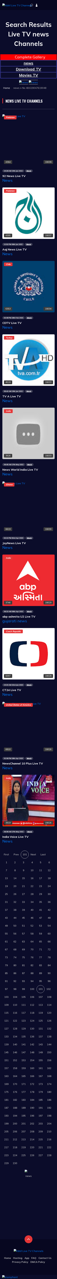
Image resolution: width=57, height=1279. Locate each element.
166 (32, 1076)
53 (40, 925)
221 (40, 1147)
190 (32, 1107)
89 (40, 973)
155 (40, 1060)
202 (32, 1123)
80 (14, 965)
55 (6, 933)
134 (15, 1036)
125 (40, 1020)
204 (49, 1123)
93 (23, 981)
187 (6, 1107)
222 (49, 1147)
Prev (16, 854)
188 (15, 1107)
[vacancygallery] (10, 1276)
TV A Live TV (11, 396)
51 (23, 925)
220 (32, 1147)
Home (6, 87)
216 (49, 1139)
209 (40, 1131)
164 (15, 1076)
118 (32, 1012)
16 (32, 878)
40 (32, 909)
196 (32, 1115)
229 (6, 1163)
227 (40, 1155)
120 (49, 1012)
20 (14, 886)
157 (6, 1068)
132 (49, 1028)
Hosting (17, 1258)
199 (6, 1123)
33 (23, 901)
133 (6, 1036)
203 (40, 1123)
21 (23, 886)
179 (40, 1091)
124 (32, 1020)
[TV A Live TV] (28, 359)
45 (23, 917)
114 (49, 1004)
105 (23, 996)
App (27, 1258)
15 (23, 878)
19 (6, 886)
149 (40, 1052)
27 (23, 894)
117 (23, 1012)
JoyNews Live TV (14, 543)
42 (49, 909)
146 (15, 1052)
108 (49, 996)
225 (23, 1155)
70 (32, 949)
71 (40, 949)
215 (40, 1139)
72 (49, 949)
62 (14, 941)
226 (32, 1155)
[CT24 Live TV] (28, 653)
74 (14, 957)
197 (40, 1115)
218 (15, 1147)
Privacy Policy (20, 1261)
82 (32, 965)
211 (6, 1139)
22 (32, 886)
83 (40, 965)
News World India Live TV (20, 469)
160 (32, 1068)
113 (40, 1004)
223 (6, 1155)
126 (49, 1020)
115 (6, 1012)
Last (43, 854)
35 (40, 901)
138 (49, 1036)
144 (49, 1044)
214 (32, 1139)
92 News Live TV (13, 176)
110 (15, 1004)
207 (23, 1131)
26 (14, 894)
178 (32, 1091)
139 (6, 1044)
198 (49, 1115)
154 (32, 1060)
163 (6, 1076)
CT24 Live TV (11, 690)
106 (32, 996)
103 (6, 996)
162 (49, 1068)
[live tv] (31, 5)
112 (32, 1004)
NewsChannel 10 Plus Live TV (22, 763)
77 (40, 957)
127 (6, 1028)
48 (49, 917)
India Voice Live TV (15, 837)
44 (14, 917)
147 (23, 1052)
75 (23, 957)
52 (32, 925)
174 (49, 1084)
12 (49, 870)
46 (32, 917)
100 (32, 989)
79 (6, 965)
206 (15, 1131)
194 (15, 1115)
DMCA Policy (37, 1261)
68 (14, 949)
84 (49, 965)
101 (25, 854)
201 (23, 1123)
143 (40, 1044)
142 (32, 1044)
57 (23, 933)
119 (40, 1012)
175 (6, 1091)
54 (49, 925)
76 (32, 957)
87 (23, 973)
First (6, 854)
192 (49, 1107)
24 (49, 886)
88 (32, 973)
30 (49, 894)
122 (15, 1020)
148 (32, 1052)
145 (6, 1052)
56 (14, 933)
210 (49, 1131)
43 (6, 917)
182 (15, 1099)
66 (49, 941)
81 (23, 965)
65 (40, 941)
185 (40, 1099)
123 (23, 1020)
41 (40, 909)
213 (23, 1139)
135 (23, 1036)
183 (23, 1099)
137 (40, 1036)
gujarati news (14, 621)
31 (6, 901)
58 (32, 933)
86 (14, 973)
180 (49, 1091)
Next (33, 854)
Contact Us (44, 1258)
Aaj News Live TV (14, 249)
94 (32, 981)
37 (6, 909)
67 (6, 949)
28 (32, 894)
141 (23, 1044)
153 (23, 1060)
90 (49, 973)
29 (40, 894)
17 (40, 878)
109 (6, 1004)
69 (23, 949)
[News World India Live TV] (28, 433)
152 (15, 1060)
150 (49, 1052)
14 (14, 878)
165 (23, 1076)
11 (40, 870)
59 (40, 933)
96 (49, 981)
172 (32, 1084)
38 (14, 909)
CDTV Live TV (12, 323)
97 (6, 989)
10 (32, 870)
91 (6, 981)
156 (49, 1060)
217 (6, 1147)
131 (40, 1028)
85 (6, 973)
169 (6, 1084)
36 (49, 901)
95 (40, 981)
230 (15, 1163)
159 (23, 1068)
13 (6, 878)
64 (32, 941)
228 (49, 1155)
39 (23, 909)
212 (15, 1139)
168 (49, 1076)
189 (23, 1107)
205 (6, 1131)
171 (23, 1084)
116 (15, 1012)
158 (15, 1068)
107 (40, 996)
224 (15, 1155)
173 (40, 1084)
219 (23, 1147)
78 (49, 957)
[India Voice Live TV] (28, 800)
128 (15, 1028)
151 (6, 1060)
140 (15, 1044)
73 (6, 957)
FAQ (33, 1258)
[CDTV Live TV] (28, 286)
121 (6, 1020)
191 (40, 1107)
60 (49, 933)
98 (14, 989)
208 (32, 1131)
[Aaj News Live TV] (28, 213)
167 (40, 1076)
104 (15, 996)
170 (15, 1084)
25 (6, 894)
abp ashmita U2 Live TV (18, 616)
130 (32, 1028)
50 (14, 925)
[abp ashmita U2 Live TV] (28, 580)
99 (23, 989)
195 (23, 1115)
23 (40, 886)
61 (6, 941)
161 (40, 1068)
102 (48, 989)
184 (32, 1099)
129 (23, 1028)
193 (6, 1115)
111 (23, 1004)
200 (15, 1123)
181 (6, 1099)
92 (14, 981)
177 (23, 1091)
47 (40, 917)
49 (6, 925)
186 (49, 1099)
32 (14, 901)
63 (23, 941)
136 (32, 1036)
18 (49, 878)
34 (32, 901)
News (7, 180)
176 (15, 1091)
